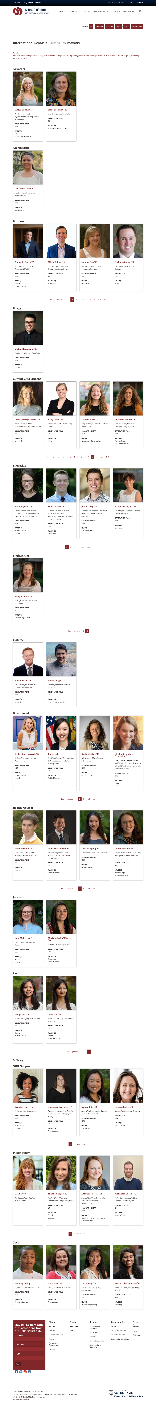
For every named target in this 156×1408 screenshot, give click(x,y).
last (105, 299)
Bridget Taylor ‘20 (23, 596)
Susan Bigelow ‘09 (23, 506)
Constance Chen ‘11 (24, 188)
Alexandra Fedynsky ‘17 (60, 1107)
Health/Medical (101, 55)
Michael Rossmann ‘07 (26, 348)
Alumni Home (137, 26)
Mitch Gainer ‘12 (56, 262)
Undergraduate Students (95, 1346)
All (91, 26)
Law (118, 55)
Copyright (16, 1391)
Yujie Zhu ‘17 (54, 1014)
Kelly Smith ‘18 (55, 419)
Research (85, 11)
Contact (52, 1331)
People (73, 11)
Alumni (72, 1331)
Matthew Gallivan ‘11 (58, 848)
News (135, 1331)
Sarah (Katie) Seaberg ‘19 (27, 419)
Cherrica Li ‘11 (55, 754)
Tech (25, 58)
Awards (51, 1339)
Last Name (19, 1344)
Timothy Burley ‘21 (24, 1283)
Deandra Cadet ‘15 (24, 1107)
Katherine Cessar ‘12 (91, 1193)
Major (119, 26)
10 (96, 457)
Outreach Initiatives (56, 1335)
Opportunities (100, 11)
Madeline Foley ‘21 (57, 109)
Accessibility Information (21, 1400)
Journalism (111, 55)
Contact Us (41, 1397)
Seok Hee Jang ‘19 (90, 848)
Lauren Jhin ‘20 (89, 1107)
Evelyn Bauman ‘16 (24, 109)
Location (99, 26)
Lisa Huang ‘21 (88, 1283)
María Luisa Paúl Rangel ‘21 (60, 939)
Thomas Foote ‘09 (23, 848)
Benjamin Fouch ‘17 (24, 262)
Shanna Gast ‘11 (89, 262)
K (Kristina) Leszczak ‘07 (27, 754)
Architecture (25, 55)
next (99, 299)
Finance (82, 55)
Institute (52, 1326)
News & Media (129, 11)
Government (90, 55)
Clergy (41, 55)
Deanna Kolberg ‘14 (124, 1107)
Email (17, 1354)
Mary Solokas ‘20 (89, 419)
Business (34, 55)
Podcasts (136, 1335)
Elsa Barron (20, 1193)
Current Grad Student (52, 55)
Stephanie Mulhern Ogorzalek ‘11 (124, 755)
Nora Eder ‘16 (55, 1283)
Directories (74, 1326)
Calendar (115, 11)
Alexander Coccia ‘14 (125, 1193)
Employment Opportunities (54, 1344)
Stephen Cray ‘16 (23, 680)
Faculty (92, 1337)
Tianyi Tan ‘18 (22, 1014)
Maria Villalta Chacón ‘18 (127, 1283)
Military (123, 55)
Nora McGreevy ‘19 (24, 938)
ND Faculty (115, 1326)
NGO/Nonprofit (132, 55)
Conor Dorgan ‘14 (57, 680)
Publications (94, 1332)
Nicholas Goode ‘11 (124, 262)
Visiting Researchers (118, 1331)
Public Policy (17, 58)
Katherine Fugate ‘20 (125, 506)
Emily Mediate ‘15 (90, 754)
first (51, 299)
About (62, 11)
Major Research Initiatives (95, 1327)
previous (59, 299)
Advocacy (16, 55)
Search (140, 12)
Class (126, 26)
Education (64, 55)
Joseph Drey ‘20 (89, 506)
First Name (19, 1335)
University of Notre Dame (34, 1391)
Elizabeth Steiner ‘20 (125, 419)
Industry (110, 26)
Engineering (73, 55)
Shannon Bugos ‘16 (57, 1193)
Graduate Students (97, 1341)
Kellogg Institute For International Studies (28, 1394)
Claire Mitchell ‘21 (124, 848)
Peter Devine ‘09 (56, 506)
